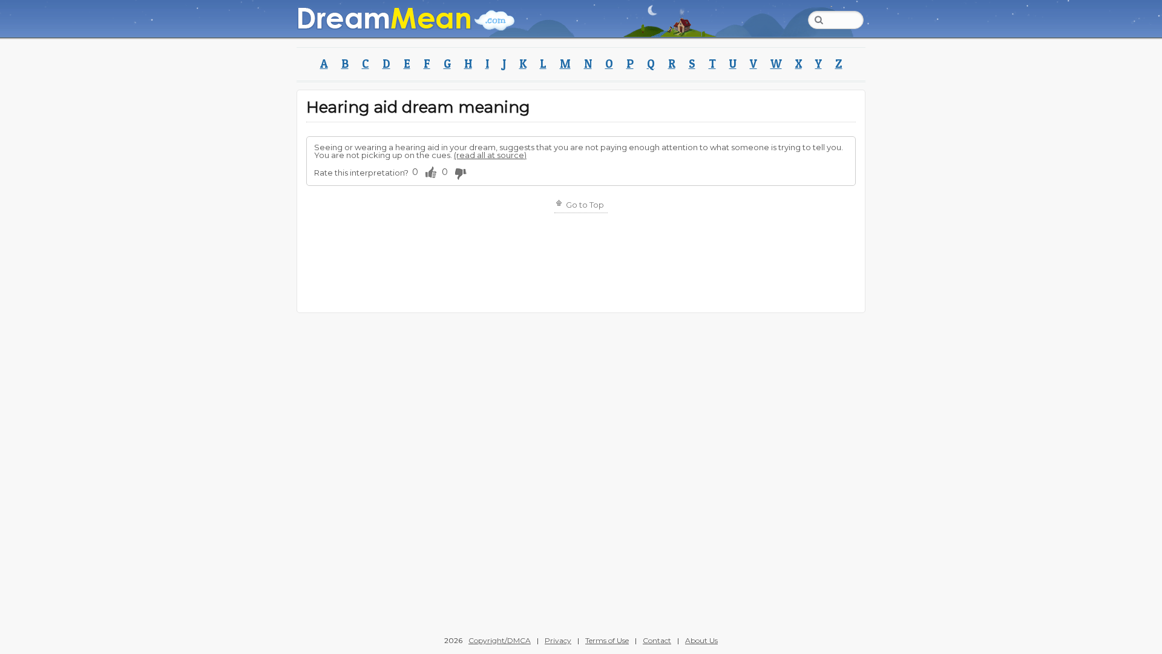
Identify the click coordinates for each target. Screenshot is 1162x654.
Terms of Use (607, 640)
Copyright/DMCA (499, 640)
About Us (701, 640)
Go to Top (584, 205)
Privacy (558, 640)
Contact (657, 640)
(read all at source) (490, 155)
